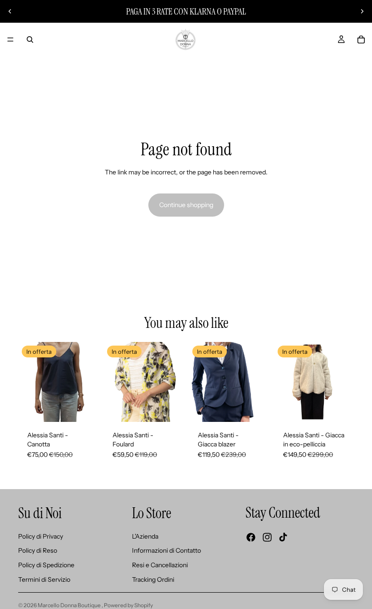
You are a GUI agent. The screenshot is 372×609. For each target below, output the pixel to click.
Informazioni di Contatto (166, 550)
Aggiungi (176, 408)
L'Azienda (145, 536)
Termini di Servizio (44, 579)
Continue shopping (186, 205)
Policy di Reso (37, 550)
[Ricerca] (30, 40)
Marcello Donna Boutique (70, 605)
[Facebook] (250, 537)
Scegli (91, 408)
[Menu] (10, 39)
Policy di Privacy (40, 536)
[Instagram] (267, 537)
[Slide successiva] (362, 11)
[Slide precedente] (10, 11)
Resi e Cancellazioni (160, 565)
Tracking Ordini (153, 579)
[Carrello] (361, 40)
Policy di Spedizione (46, 565)
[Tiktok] (283, 537)
